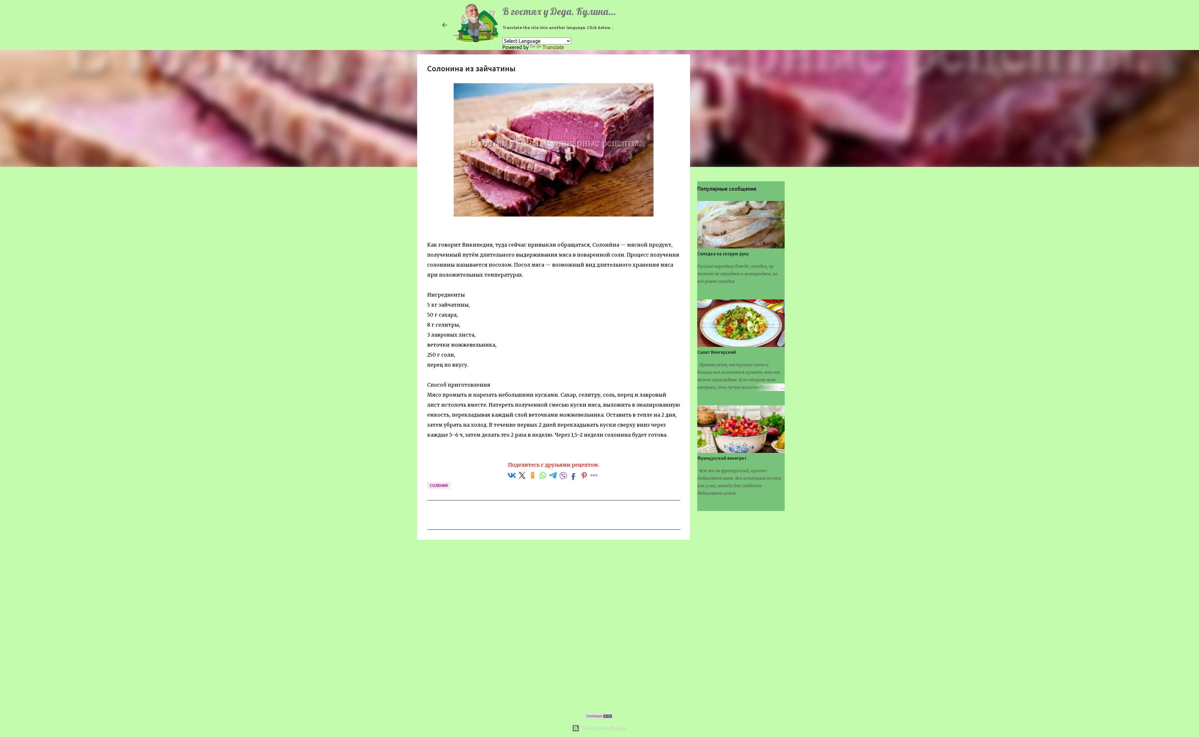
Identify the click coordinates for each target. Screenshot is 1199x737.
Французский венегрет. (722, 458)
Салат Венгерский (716, 352)
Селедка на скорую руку (723, 253)
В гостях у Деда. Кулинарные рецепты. (586, 11)
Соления (439, 486)
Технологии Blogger (603, 728)
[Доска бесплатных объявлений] (599, 716)
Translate (553, 47)
